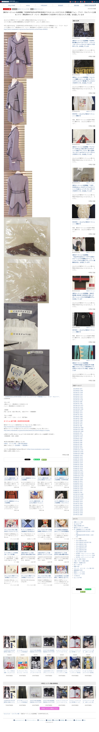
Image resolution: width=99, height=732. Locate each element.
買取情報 (76, 5)
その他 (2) (77, 575)
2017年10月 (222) (78, 498)
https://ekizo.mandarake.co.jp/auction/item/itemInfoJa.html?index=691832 (26, 29)
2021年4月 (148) (78, 420)
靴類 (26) (76, 566)
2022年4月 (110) (78, 398)
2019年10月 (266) (78, 453)
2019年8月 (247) (78, 457)
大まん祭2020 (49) (81, 546)
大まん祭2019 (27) (81, 548)
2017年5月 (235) (78, 507)
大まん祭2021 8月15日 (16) (83, 542)
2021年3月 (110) (77, 422)
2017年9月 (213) (78, 500)
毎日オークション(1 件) (23, 9)
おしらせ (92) (78, 577)
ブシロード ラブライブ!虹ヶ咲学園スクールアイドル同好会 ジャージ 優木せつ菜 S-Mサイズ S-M (75, 650)
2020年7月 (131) (78, 437)
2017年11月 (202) (78, 496)
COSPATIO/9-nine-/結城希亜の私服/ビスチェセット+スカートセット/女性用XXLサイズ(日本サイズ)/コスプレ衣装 (9, 650)
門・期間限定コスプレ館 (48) (82, 529)
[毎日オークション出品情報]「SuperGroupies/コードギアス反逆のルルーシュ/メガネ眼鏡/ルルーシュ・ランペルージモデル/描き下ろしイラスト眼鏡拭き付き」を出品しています (83, 258)
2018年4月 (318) (78, 487)
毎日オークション (38, 9)
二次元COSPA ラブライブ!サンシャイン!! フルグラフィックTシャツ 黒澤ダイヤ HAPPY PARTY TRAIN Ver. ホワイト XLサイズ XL (49, 671)
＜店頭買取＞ (17, 445)
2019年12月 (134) (78, 450)
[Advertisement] (36, 612)
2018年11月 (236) (78, 474)
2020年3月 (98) (77, 444)
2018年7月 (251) (78, 481)
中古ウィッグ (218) (79, 574)
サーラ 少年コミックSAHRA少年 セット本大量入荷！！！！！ (11, 554)
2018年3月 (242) (78, 488)
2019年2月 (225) (78, 468)
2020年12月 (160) (78, 427)
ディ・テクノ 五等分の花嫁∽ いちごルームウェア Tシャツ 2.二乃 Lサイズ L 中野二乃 (9, 671)
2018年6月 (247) (78, 483)
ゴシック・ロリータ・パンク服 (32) (84, 568)
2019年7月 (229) (78, 459)
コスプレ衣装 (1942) (80, 559)
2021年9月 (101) (77, 411)
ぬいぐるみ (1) (78, 564)
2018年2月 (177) (78, 490)
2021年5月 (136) (78, 418)
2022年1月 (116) (77, 403)
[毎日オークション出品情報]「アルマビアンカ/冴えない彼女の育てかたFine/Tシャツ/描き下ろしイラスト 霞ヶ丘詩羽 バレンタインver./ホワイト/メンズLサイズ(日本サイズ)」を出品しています (83, 150)
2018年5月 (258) (78, 485)
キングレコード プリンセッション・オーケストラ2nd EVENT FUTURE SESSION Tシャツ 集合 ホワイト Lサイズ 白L (22, 671)
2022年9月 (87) (77, 389)
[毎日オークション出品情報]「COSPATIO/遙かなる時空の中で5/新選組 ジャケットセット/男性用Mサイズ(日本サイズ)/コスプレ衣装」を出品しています (83, 366)
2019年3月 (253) (78, 466)
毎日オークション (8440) (81, 527)
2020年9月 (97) (77, 433)
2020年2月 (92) (77, 446)
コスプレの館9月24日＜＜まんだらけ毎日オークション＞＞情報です (45, 479)
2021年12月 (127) (78, 405)
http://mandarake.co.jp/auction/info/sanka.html (17, 426)
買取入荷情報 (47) (79, 525)
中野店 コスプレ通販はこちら (49, 708)
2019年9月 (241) (78, 455)
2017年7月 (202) (78, 503)
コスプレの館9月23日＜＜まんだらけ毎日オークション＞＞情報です (36, 502)
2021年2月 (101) (77, 424)
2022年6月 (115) (78, 394)
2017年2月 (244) (78, 513)
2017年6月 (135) (78, 505)
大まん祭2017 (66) (81, 551)
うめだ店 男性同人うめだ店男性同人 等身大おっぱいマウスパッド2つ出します (61, 577)
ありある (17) (77, 524)
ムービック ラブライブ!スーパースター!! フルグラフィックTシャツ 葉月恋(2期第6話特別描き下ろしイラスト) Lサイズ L (62, 650)
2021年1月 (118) (77, 426)
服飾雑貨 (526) (78, 570)
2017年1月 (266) (78, 514)
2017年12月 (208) (78, 494)
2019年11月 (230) (78, 451)
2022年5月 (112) (78, 396)
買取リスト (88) (78, 522)
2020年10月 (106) (78, 431)
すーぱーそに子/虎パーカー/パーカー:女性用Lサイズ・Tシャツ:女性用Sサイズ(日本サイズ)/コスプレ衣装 (88, 671)
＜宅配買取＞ (25, 445)
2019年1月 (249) (78, 470)
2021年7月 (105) (78, 414)
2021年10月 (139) (78, 409)
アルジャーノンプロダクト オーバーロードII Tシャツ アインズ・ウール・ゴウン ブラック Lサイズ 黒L (35, 671)
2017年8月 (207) (78, 501)
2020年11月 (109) (78, 429)
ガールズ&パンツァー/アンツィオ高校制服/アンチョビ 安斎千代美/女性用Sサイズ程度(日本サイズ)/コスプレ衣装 (22, 650)
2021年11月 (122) (78, 407)
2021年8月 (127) (78, 413)
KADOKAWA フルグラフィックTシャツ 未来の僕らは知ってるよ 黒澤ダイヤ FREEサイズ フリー (61, 671)
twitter (28, 5)
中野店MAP (44, 5)
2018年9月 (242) (78, 477)
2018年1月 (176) (77, 492)
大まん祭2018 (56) (81, 550)
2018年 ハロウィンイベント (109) (85, 555)
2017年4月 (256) (78, 509)
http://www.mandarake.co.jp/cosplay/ (39, 449)
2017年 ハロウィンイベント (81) (85, 557)
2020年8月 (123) (78, 435)
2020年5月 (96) (77, 440)
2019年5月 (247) (78, 463)
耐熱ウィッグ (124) (79, 572)
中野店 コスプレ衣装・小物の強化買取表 (15, 443)
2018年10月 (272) (78, 476)
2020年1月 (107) (78, 448)
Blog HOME (11, 5)
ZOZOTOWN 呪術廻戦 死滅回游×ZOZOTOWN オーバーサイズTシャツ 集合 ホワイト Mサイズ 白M (35, 650)
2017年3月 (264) (78, 511)
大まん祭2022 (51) (81, 540)
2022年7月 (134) (78, 392)
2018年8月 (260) (78, 479)
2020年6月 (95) (77, 438)
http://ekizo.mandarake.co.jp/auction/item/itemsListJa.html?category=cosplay (27, 430)
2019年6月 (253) (78, 461)
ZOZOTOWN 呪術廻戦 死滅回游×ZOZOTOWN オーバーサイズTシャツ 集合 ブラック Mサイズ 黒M (49, 650)
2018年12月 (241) (78, 472)
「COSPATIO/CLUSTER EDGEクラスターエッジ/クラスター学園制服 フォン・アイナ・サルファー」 (32, 396)
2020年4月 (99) (77, 442)
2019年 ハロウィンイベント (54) (85, 553)
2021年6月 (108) (78, 416)
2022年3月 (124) (78, 400)
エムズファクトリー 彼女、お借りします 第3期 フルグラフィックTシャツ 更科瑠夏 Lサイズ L (88, 650)
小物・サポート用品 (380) (81, 561)
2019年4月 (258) (78, 464)
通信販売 (60, 5)
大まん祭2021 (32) (81, 544)
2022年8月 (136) (78, 390)
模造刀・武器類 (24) (79, 562)
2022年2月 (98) (77, 401)
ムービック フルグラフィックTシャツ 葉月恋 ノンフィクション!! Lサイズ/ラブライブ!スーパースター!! (75, 671)
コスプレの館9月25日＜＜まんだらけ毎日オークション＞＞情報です (11, 479)
